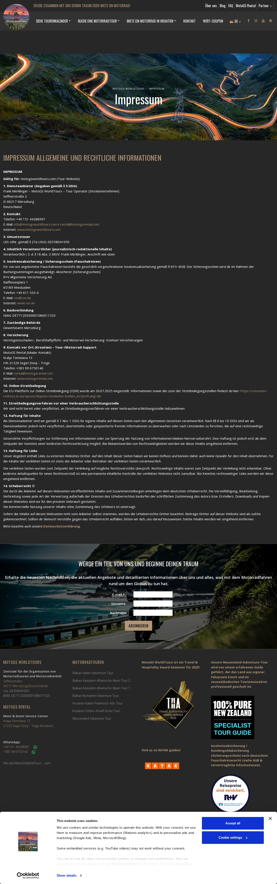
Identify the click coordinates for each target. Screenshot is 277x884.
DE (236, 21)
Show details (66, 875)
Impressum (156, 88)
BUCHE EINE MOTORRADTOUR (97, 21)
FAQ (230, 5)
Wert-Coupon (213, 21)
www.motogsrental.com (35, 378)
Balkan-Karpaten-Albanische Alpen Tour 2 (101, 680)
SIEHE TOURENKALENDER (52, 21)
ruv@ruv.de (22, 298)
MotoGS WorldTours (128, 88)
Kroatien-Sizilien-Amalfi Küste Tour (96, 711)
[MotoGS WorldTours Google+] (263, 20)
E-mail (118, 594)
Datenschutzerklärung (61, 526)
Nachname (118, 613)
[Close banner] (270, 818)
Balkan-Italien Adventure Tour (92, 673)
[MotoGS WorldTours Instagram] (256, 20)
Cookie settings (230, 837)
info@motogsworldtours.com (35, 224)
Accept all (232, 823)
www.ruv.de (26, 303)
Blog (222, 5)
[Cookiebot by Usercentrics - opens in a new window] (28, 875)
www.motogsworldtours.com (39, 229)
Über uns (211, 5)
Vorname (118, 603)
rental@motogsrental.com (79, 224)
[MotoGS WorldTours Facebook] (248, 20)
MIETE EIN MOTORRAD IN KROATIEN (150, 21)
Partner (264, 5)
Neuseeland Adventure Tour (91, 718)
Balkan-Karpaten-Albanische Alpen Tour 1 (101, 688)
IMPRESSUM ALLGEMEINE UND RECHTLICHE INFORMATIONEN (82, 157)
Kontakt (189, 21)
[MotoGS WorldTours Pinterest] (270, 20)
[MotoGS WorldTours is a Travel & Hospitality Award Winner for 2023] (173, 707)
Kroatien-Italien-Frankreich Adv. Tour (97, 703)
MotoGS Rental (246, 5)
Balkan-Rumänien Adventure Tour (95, 696)
